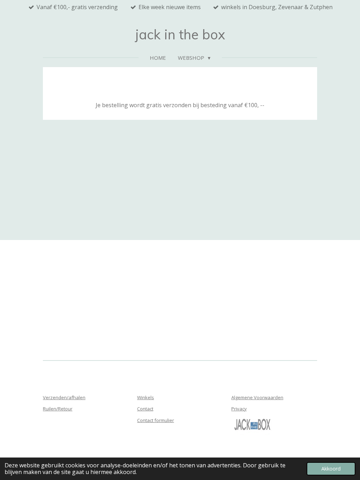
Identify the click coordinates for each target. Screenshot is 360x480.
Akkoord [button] (331, 468)
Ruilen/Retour (57, 409)
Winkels (145, 397)
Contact (145, 409)
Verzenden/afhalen (64, 397)
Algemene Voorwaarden (257, 397)
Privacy (239, 409)
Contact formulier (155, 420)
